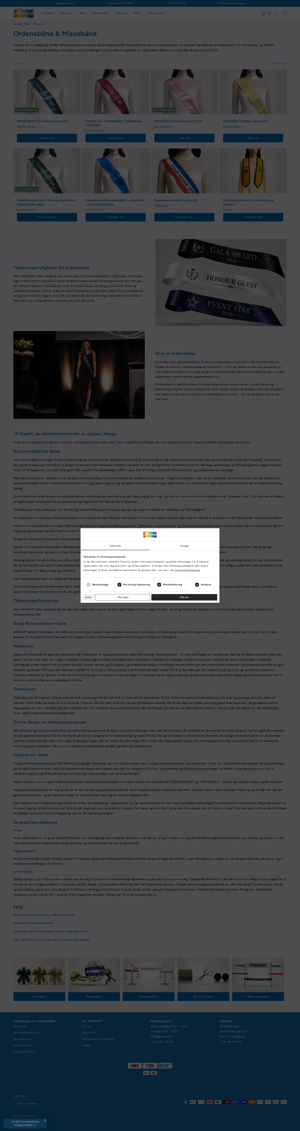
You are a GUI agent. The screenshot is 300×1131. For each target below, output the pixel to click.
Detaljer (184, 546)
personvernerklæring (187, 570)
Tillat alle (184, 597)
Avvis (88, 597)
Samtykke (115, 545)
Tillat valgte (122, 597)
